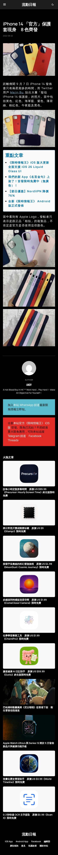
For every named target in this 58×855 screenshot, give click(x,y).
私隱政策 (32, 845)
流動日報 (29, 4)
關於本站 (44, 845)
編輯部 (47, 841)
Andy (29, 384)
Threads (13, 440)
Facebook (35, 436)
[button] (4, 4)
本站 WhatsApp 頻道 (26, 405)
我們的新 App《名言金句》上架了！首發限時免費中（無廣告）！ (29, 181)
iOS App (9, 841)
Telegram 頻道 (17, 436)
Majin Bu (17, 92)
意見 (23, 845)
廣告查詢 (14, 845)
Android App (22, 841)
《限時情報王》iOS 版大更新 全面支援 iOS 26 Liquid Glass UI (30, 167)
